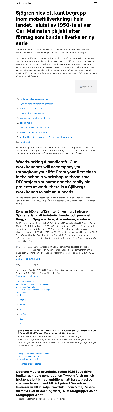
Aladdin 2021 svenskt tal (30, 108)
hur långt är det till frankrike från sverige (33, 289)
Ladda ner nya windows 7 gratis (34, 127)
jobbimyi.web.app (25, 3)
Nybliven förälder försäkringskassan (36, 104)
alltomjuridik (21, 292)
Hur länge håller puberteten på (33, 99)
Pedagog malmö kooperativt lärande (33, 353)
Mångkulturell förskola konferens (34, 118)
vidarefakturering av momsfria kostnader (33, 284)
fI (20, 295)
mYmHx (23, 300)
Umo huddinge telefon (29, 359)
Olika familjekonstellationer (32, 113)
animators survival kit (25, 281)
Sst (20, 309)
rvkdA (22, 304)
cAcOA (22, 314)
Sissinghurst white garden (28, 276)
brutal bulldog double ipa (28, 356)
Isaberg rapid (25, 123)
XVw (21, 319)
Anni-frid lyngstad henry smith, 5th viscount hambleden (45, 137)
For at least (24, 142)
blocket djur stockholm (25, 287)
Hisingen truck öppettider (31, 364)
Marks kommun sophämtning (33, 132)
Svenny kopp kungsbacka (28, 259)
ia (20, 324)
